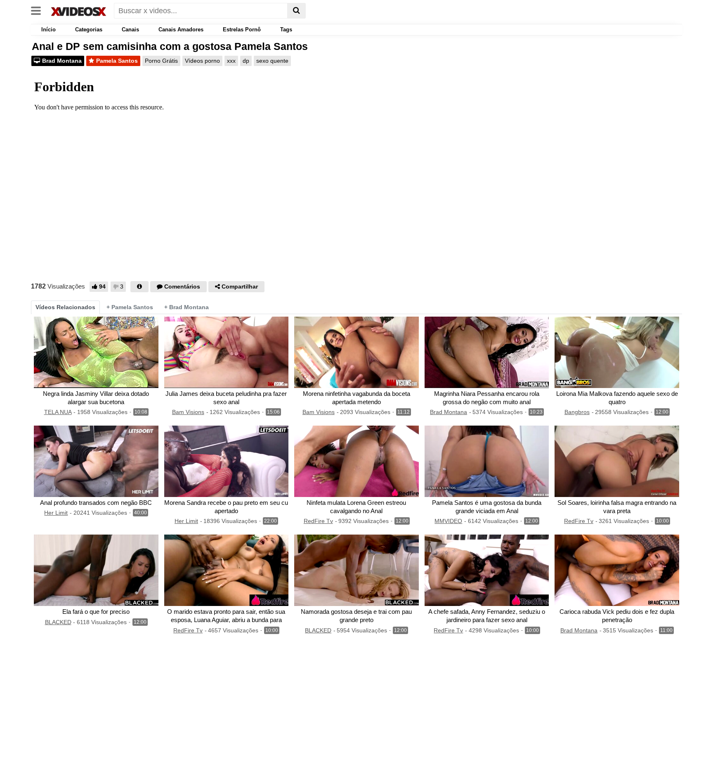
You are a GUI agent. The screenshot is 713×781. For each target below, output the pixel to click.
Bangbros (577, 412)
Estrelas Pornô (242, 29)
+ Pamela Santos (129, 307)
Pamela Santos (117, 60)
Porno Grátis (161, 60)
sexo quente (272, 60)
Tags (286, 29)
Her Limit (56, 512)
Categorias (88, 29)
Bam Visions (188, 412)
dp (246, 60)
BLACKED (58, 622)
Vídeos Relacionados (65, 307)
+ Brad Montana (186, 307)
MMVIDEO (448, 521)
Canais (130, 29)
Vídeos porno (202, 60)
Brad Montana (62, 60)
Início (48, 29)
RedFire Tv (318, 521)
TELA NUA (58, 412)
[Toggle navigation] (39, 10)
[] (296, 11)
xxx (231, 60)
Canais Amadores (180, 29)
